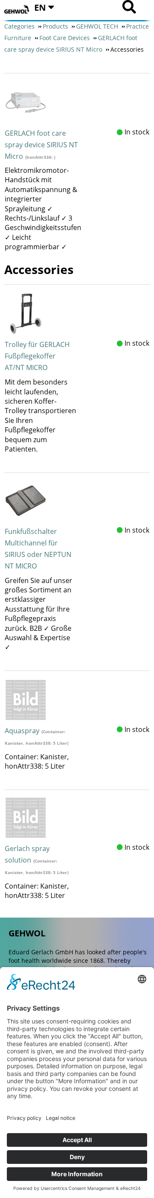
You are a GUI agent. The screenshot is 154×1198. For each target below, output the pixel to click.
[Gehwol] (17, 9)
